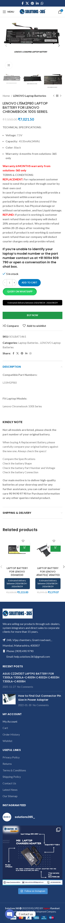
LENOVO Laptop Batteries (29, 95)
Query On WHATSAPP (19, 291)
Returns (7, 763)
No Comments (25, 686)
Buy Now (32, 315)
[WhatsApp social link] (42, 3)
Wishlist (7, 740)
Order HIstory (11, 734)
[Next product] (60, 95)
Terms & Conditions (14, 770)
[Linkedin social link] (37, 3)
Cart (5, 727)
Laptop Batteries (28, 342)
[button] (20, 291)
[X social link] (27, 3)
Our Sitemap (10, 796)
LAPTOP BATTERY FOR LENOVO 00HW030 (17, 571)
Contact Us (9, 783)
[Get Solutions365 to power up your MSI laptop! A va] (32, 855)
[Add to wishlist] (23, 541)
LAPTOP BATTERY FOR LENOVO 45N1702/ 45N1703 (48, 571)
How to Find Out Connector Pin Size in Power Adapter (39, 698)
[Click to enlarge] (8, 65)
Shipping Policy (12, 776)
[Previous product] (53, 95)
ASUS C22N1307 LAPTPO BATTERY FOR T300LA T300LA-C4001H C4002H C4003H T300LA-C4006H (31, 677)
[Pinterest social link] (32, 3)
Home (6, 95)
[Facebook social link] (23, 3)
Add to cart (29, 282)
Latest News (10, 789)
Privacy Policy (11, 757)
